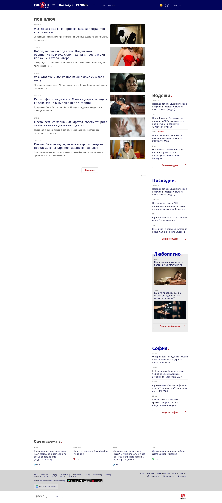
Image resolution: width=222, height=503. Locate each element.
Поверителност (155, 476)
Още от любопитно (170, 326)
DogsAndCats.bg (65, 475)
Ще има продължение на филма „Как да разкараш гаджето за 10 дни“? (167, 296)
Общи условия (60, 497)
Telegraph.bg (72, 476)
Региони (82, 5)
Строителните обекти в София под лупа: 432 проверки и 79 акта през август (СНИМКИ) (169, 388)
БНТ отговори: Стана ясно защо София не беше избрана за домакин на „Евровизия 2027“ (168, 374)
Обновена (161, 132)
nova (38, 465)
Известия (183, 476)
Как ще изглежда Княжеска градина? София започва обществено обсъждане (166, 402)
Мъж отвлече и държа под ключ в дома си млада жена (69, 78)
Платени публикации (163, 473)
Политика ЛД (170, 476)
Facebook (183, 473)
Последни (66, 5)
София (159, 348)
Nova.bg (62, 476)
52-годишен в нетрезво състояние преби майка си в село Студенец (169, 230)
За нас (142, 473)
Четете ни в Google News (47, 486)
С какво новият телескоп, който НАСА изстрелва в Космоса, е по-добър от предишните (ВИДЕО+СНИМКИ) (50, 455)
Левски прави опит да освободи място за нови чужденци (168, 452)
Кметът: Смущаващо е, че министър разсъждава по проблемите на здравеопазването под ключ (70, 146)
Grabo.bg (108, 475)
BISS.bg (87, 475)
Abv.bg (36, 475)
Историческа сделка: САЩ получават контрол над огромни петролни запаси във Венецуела (168, 206)
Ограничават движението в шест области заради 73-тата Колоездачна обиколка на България (168, 154)
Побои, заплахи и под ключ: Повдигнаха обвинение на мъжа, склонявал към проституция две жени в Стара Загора (69, 54)
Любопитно (167, 254)
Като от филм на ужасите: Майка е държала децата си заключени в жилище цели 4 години (71, 101)
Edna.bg (46, 476)
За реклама (150, 473)
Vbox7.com (44, 475)
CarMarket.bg (77, 475)
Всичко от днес (170, 165)
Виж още (90, 170)
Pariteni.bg (37, 476)
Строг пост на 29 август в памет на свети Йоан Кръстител (169, 219)
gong (156, 459)
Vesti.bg (54, 476)
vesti (117, 465)
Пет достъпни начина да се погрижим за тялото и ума (168, 263)
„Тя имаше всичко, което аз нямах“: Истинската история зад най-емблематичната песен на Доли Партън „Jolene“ (129, 455)
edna (77, 459)
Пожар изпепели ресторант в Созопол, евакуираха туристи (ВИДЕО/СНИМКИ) (167, 138)
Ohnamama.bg (97, 475)
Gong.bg (54, 475)
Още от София (170, 412)
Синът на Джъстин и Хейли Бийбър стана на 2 (90, 452)
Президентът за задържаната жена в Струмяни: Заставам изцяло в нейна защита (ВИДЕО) (169, 106)
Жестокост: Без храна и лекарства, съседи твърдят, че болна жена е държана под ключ (71, 123)
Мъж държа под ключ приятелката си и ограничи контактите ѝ (69, 30)
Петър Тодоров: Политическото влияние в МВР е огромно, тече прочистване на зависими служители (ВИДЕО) (168, 122)
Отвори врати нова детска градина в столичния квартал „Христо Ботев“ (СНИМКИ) (170, 359)
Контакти (175, 473)
